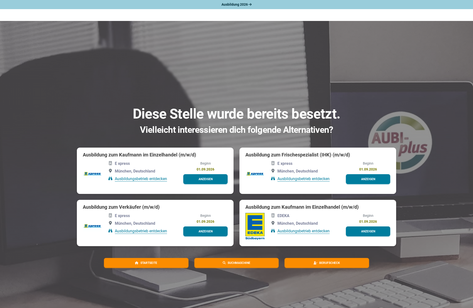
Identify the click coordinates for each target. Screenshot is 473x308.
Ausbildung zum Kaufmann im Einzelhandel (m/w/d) (139, 155)
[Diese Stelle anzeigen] (92, 174)
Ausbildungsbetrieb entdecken (141, 178)
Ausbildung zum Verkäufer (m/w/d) (121, 207)
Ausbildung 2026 (235, 4)
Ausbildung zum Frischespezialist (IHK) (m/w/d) (297, 155)
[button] (205, 179)
